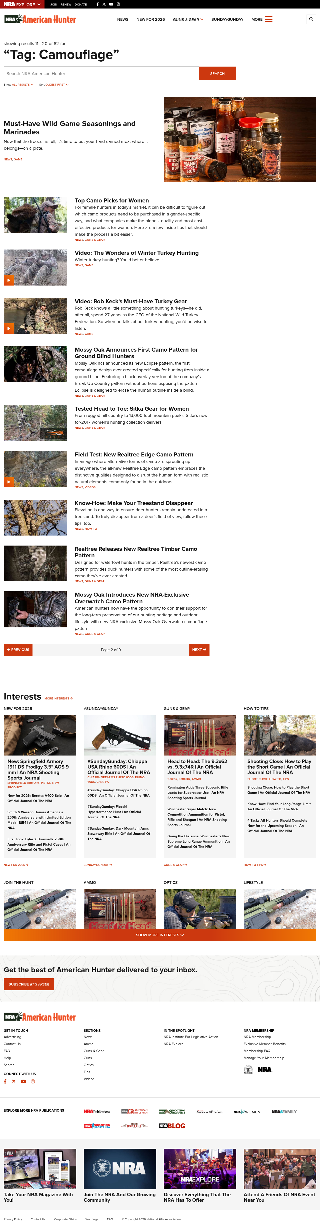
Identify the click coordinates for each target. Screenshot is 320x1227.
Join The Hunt (19, 882)
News (122, 19)
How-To (91, 529)
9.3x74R (184, 779)
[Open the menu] (269, 19)
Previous (19, 649)
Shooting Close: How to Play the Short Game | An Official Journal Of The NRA (279, 767)
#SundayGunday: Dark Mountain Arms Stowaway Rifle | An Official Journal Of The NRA (119, 833)
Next (201, 649)
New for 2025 (14, 865)
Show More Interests (187, 934)
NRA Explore (174, 1043)
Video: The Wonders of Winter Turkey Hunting (137, 252)
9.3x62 (172, 779)
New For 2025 (18, 708)
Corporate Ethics (65, 1219)
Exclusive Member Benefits (265, 1043)
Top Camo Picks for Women (112, 200)
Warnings (92, 1219)
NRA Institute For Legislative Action (191, 1036)
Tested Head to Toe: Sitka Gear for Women (132, 408)
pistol (46, 783)
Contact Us (12, 1043)
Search (217, 73)
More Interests (56, 698)
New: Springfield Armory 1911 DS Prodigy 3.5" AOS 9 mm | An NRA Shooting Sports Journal (38, 769)
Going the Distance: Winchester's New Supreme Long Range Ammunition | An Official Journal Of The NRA (199, 841)
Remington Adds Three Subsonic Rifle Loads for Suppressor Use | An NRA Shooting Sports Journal (198, 792)
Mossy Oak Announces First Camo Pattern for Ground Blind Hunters (136, 352)
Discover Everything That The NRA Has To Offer (197, 1197)
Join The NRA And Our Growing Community (120, 1197)
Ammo (196, 779)
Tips (286, 779)
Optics (171, 882)
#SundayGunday (101, 708)
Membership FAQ (257, 1050)
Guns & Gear (186, 20)
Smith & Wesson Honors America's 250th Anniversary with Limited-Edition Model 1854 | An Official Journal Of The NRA (39, 820)
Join (53, 4)
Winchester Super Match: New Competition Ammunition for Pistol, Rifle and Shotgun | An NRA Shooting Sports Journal (197, 817)
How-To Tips (256, 708)
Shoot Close (258, 779)
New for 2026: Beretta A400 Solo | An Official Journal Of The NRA (38, 798)
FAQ (7, 1050)
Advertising (12, 1036)
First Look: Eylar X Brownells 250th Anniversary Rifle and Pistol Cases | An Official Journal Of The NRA (39, 844)
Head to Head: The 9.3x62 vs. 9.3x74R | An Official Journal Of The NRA (197, 767)
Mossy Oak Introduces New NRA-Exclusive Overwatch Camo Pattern (132, 597)
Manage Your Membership (264, 1057)
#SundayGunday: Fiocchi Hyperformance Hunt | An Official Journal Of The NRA (114, 812)
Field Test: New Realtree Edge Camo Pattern (134, 454)
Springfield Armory (24, 783)
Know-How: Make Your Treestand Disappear (134, 503)
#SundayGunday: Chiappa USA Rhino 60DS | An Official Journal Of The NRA (119, 767)
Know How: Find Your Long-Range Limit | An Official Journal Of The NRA (280, 806)
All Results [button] (21, 84)
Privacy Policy (13, 1219)
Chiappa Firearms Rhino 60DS (111, 777)
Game (18, 159)
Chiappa (102, 782)
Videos (90, 487)
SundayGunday (228, 19)
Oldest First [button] (56, 84)
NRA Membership (257, 1036)
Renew (66, 4)
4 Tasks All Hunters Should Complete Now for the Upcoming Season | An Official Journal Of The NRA (278, 825)
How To (275, 779)
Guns (88, 1057)
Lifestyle (253, 882)
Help (7, 1057)
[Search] (311, 19)
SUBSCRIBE (29, 984)
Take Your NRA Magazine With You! (38, 1197)
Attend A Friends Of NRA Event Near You (279, 1197)
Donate (81, 4)
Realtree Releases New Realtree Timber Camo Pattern (136, 552)
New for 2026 (150, 19)
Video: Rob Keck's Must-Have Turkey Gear (131, 301)
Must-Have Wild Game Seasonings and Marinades (70, 127)
